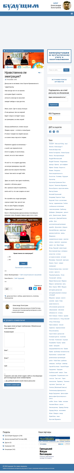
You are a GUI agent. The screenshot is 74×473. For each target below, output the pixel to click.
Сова (65, 372)
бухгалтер (52, 179)
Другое (7, 442)
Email (6, 358)
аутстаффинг (64, 164)
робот (51, 360)
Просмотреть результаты (23, 267)
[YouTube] (57, 132)
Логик (62, 275)
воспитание (63, 200)
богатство (52, 176)
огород (60, 313)
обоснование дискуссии (56, 307)
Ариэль (57, 164)
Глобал (65, 203)
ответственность (54, 319)
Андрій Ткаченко (54, 161)
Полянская (58, 340)
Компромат (8, 446)
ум (64, 384)
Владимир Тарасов (55, 197)
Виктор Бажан (53, 191)
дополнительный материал (57, 224)
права (63, 343)
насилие (51, 301)
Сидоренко (52, 369)
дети (50, 215)
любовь (20, 296)
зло (55, 245)
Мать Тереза (53, 287)
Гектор (51, 203)
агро (66, 143)
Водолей (52, 200)
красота (57, 272)
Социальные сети (62, 375)
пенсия (61, 325)
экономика (62, 410)
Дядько (64, 227)
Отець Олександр (54, 322)
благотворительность (56, 173)
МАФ (59, 287)
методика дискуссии (55, 290)
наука (56, 301)
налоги (63, 298)
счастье (51, 378)
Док (55, 221)
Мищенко (52, 298)
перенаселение (60, 328)
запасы (51, 242)
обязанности (53, 313)
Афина (51, 167)
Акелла (51, 146)
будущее (65, 176)
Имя (6, 350)
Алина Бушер (65, 152)
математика (58, 284)
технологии (52, 381)
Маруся (51, 284)
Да (10, 256)
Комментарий (9, 332)
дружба (51, 227)
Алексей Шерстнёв (55, 149)
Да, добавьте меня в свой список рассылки (20, 381)
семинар (64, 363)
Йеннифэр (52, 260)
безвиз (51, 170)
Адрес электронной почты (57, 97)
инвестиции (63, 248)
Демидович (59, 212)
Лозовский (52, 278)
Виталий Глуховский (55, 194)
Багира (56, 167)
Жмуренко (52, 236)
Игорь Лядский (53, 248)
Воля (56, 200)
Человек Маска (53, 404)
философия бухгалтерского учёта (57, 397)
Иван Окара (60, 245)
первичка (52, 328)
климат (61, 263)
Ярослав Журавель (55, 419)
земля (51, 245)
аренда (51, 164)
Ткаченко (66, 381)
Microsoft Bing (59, 143)
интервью (64, 251)
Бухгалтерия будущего (12, 436)
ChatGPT (51, 143)
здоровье (64, 242)
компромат (52, 266)
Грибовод (63, 209)
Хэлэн (55, 401)
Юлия (51, 413)
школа (61, 404)
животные (63, 230)
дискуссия (10, 296)
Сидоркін (59, 369)
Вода (63, 197)
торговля (52, 384)
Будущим (21, 6)
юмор (61, 413)
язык (58, 416)
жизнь (63, 233)
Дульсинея (58, 227)
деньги (66, 212)
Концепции (8, 449)
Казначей (59, 260)
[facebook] (50, 132)
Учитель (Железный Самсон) (58, 387)
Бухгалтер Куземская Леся (57, 182)
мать (64, 284)
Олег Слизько (53, 316)
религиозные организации (57, 357)
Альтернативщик (59, 155)
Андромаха (63, 161)
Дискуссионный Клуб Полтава (15, 51)
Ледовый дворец (54, 275)
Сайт (5, 366)
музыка (58, 298)
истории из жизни (54, 257)
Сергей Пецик (64, 366)
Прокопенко (52, 354)
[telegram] (54, 132)
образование (53, 310)
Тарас (64, 378)
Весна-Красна (53, 188)
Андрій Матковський (55, 158)
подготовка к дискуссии (56, 334)
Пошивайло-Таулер (55, 343)
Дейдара (52, 212)
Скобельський (53, 372)
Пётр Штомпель (54, 331)
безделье (57, 170)
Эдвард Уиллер (63, 407)
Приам (66, 348)
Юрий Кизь (52, 416)
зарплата (57, 242)
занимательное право (56, 239)
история (63, 257)
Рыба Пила (57, 360)
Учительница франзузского (57, 390)
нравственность (27, 296)
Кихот (15, 296)
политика (36, 296)
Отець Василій (65, 319)
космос (51, 272)
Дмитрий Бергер (61, 218)
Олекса (60, 316)
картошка (66, 260)
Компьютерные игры (55, 269)
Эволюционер (9, 298)
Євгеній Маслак (54, 230)
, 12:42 (12, 79)
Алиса (51, 155)
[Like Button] (7, 288)
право (51, 345)
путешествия (61, 354)
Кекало (51, 263)
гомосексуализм (54, 209)
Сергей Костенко (54, 366)
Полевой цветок (54, 337)
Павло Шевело (53, 325)
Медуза (64, 287)
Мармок (64, 281)
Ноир (61, 301)
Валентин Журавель (61, 185)
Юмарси (55, 413)
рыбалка (64, 360)
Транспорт (59, 384)
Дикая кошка (57, 215)
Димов (64, 215)
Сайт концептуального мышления (30, 275)
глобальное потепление (56, 206)
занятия (65, 239)
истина (58, 254)
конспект (65, 269)
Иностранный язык (55, 251)
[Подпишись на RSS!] (50, 118)
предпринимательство (56, 348)
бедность (62, 167)
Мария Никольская (55, 281)
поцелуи (65, 340)
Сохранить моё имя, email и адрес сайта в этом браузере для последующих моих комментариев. (23, 377)
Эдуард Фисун (53, 410)
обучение (61, 310)
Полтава (51, 340)
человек (65, 401)
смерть (61, 372)
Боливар (59, 176)
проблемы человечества (61, 351)
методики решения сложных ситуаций (58, 294)
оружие (66, 316)
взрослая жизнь (63, 188)
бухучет (51, 185)
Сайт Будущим (19, 278)
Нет (10, 259)
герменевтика (58, 203)
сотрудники (52, 375)
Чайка (60, 401)
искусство (52, 254)
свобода (58, 363)
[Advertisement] (37, 32)
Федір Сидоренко (54, 393)
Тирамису (60, 381)
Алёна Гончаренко (54, 152)
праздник (56, 345)
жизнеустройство (54, 233)
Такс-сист (58, 378)
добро (51, 221)
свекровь (52, 363)
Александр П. (58, 146)
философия (64, 393)
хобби (51, 401)
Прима (51, 351)
